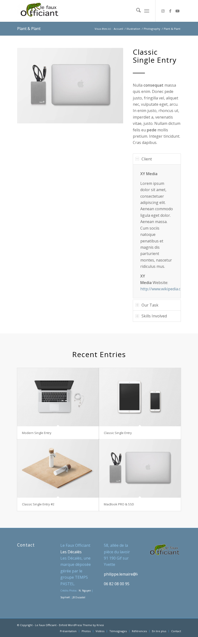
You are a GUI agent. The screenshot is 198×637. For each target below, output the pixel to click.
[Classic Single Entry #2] (58, 468)
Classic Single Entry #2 (38, 504)
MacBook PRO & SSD (119, 504)
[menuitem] (136, 11)
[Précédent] (28, 85)
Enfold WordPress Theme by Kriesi (81, 625)
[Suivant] (112, 85)
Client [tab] (146, 159)
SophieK (65, 597)
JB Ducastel (78, 597)
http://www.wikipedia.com (163, 289)
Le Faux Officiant (46, 625)
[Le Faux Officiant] (38, 11)
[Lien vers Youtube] (177, 11)
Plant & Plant (29, 28)
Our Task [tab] (149, 305)
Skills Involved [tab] (154, 316)
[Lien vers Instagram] (163, 11)
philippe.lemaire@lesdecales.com (133, 574)
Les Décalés (71, 552)
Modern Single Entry (36, 433)
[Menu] (146, 10)
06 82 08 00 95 (116, 583)
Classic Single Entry (118, 433)
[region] (157, 231)
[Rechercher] (136, 11)
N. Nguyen (85, 590)
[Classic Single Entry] (140, 397)
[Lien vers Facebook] (170, 11)
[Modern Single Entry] (58, 397)
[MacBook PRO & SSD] (140, 468)
